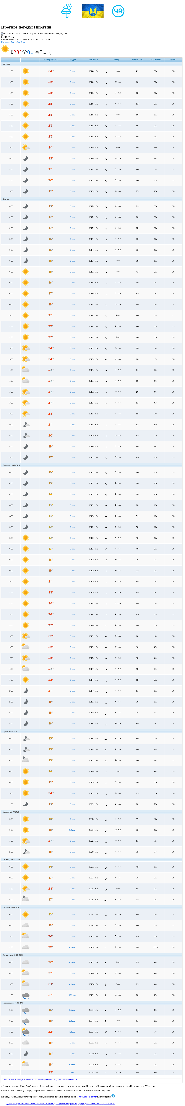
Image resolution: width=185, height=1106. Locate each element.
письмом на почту (88, 1097)
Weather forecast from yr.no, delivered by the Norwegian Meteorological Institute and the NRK (40, 1079)
